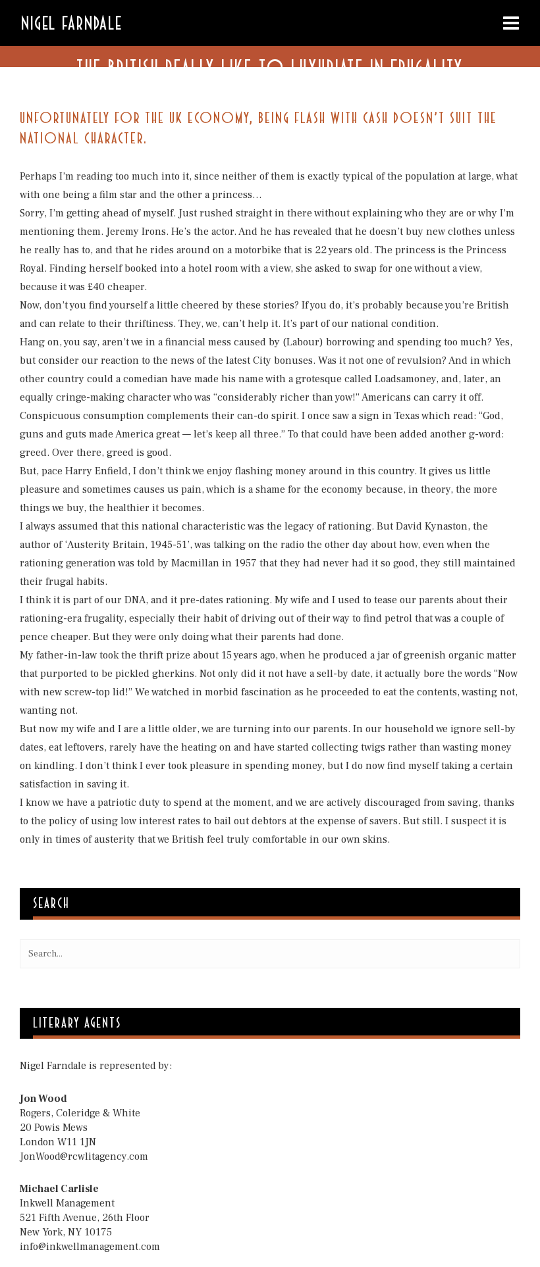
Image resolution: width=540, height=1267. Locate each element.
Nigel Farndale (71, 22)
